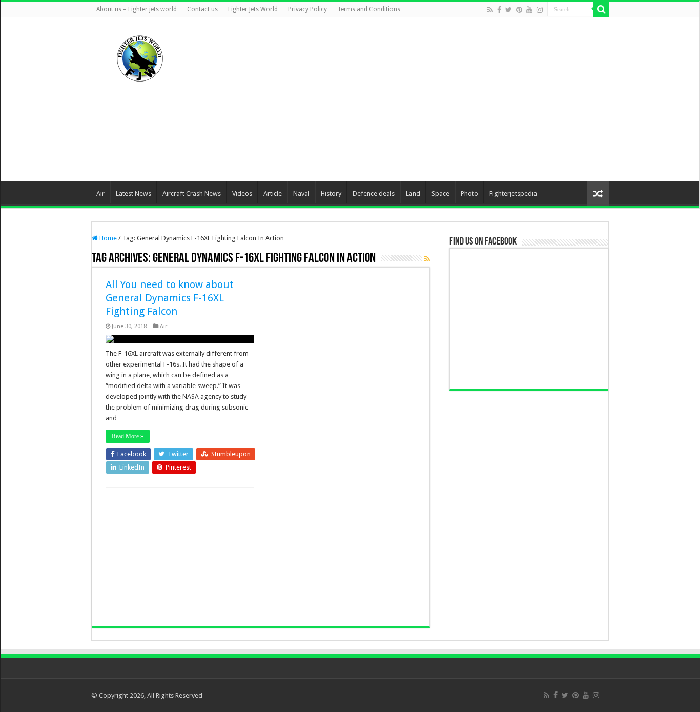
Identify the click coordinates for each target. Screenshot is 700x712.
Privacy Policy (307, 9)
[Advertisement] (414, 99)
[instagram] (540, 10)
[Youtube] (529, 10)
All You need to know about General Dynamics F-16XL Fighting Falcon (170, 297)
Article (272, 193)
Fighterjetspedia (513, 193)
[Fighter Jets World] (140, 56)
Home (107, 238)
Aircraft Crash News (191, 193)
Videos (242, 193)
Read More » (127, 436)
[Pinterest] (519, 10)
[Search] (601, 9)
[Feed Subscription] (427, 259)
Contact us (202, 9)
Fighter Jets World (253, 9)
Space (440, 193)
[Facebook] (499, 10)
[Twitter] (508, 10)
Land (413, 193)
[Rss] (490, 10)
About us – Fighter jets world (136, 9)
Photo (469, 193)
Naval (301, 193)
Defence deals (374, 193)
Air (100, 193)
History (331, 193)
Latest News (133, 193)
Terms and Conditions (368, 9)
